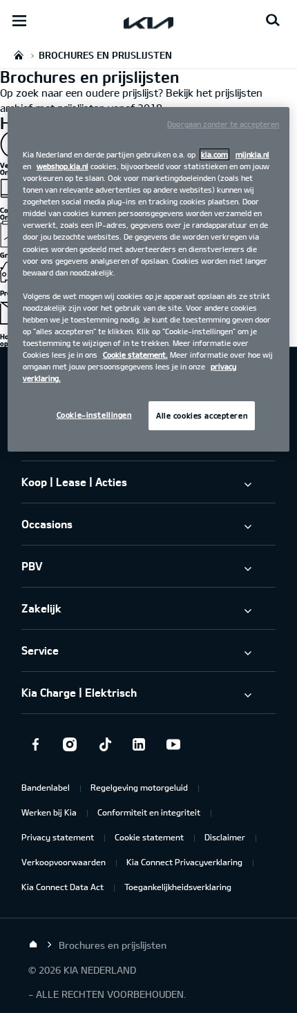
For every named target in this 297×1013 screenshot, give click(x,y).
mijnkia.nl (252, 154)
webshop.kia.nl (62, 166)
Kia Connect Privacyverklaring (184, 862)
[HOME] (18, 54)
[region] (149, 279)
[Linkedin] (139, 744)
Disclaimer (224, 837)
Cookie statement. (135, 354)
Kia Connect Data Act (62, 886)
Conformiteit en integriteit (148, 812)
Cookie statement (149, 837)
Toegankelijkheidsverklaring (177, 886)
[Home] (33, 944)
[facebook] (35, 744)
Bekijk (179, 92)
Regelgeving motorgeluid (139, 787)
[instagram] (70, 744)
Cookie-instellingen (94, 414)
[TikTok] (104, 744)
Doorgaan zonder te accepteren (223, 123)
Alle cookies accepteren (201, 415)
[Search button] (273, 21)
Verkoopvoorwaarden (63, 862)
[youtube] (173, 744)
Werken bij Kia (49, 812)
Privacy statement (57, 837)
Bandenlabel (45, 787)
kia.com (214, 154)
